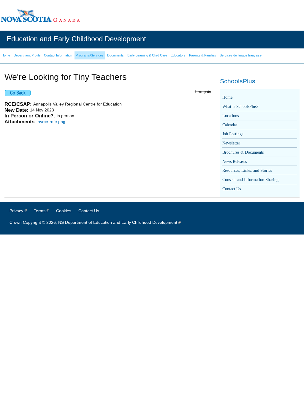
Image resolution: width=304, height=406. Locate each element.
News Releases (234, 161)
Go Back (17, 93)
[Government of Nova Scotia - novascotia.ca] (40, 15)
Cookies (63, 210)
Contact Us (231, 189)
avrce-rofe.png (51, 121)
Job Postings (232, 134)
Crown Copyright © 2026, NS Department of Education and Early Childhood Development (98, 222)
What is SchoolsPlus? (240, 106)
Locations (230, 116)
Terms (44, 210)
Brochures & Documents (243, 152)
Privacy (21, 210)
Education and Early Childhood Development (76, 39)
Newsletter (231, 143)
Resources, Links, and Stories (247, 170)
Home (227, 97)
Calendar (229, 125)
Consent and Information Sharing (250, 179)
